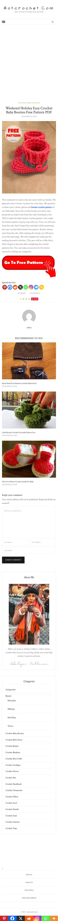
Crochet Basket (12, 746)
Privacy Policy (29, 890)
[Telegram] (36, 287)
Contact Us (29, 882)
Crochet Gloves (12, 771)
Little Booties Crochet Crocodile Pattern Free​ (18, 432)
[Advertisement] (29, 67)
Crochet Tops (11, 828)
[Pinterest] (4, 287)
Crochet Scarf (11, 803)
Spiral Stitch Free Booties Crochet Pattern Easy (19, 383)
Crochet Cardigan (13, 765)
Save (36, 299)
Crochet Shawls (12, 809)
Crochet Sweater (13, 822)
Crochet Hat (11, 777)
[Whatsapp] (25, 287)
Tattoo (10, 726)
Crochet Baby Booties (29, 103)
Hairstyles (12, 700)
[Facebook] (10, 287)
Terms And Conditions (29, 898)
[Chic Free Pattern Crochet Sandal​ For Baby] (29, 459)
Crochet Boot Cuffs (14, 758)
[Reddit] (15, 287)
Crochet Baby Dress (14, 739)
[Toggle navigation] (3, 21)
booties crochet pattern (41, 207)
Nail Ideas (12, 717)
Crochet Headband (13, 784)
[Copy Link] (41, 287)
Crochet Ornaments (14, 790)
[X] (20, 287)
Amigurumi (11, 689)
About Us (29, 875)
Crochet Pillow (12, 796)
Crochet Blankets (13, 752)
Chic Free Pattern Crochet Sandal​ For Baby (18, 481)
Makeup (11, 709)
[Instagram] (31, 287)
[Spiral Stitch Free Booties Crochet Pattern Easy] (29, 360)
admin (22, 293)
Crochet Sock (11, 815)
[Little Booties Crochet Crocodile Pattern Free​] (29, 410)
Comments (35, 293)
